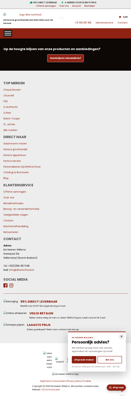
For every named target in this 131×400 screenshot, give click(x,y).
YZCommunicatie (50, 389)
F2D (5, 101)
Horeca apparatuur (14, 155)
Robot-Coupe (11, 118)
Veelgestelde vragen (15, 214)
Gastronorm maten (15, 143)
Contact (123, 22)
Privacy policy (74, 381)
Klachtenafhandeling (15, 226)
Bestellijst (89, 5)
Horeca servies (12, 161)
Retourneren (10, 232)
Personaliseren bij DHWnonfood (21, 166)
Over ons (64, 5)
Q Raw (7, 112)
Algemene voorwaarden (52, 381)
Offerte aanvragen (46, 5)
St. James (9, 124)
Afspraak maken (84, 359)
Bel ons (110, 359)
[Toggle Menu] (7, 33)
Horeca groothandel (15, 149)
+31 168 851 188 (83, 22)
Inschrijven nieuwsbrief (65, 58)
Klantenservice (104, 22)
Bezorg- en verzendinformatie (21, 209)
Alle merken (10, 130)
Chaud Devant (12, 89)
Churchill (8, 95)
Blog (5, 178)
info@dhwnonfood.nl (21, 270)
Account (76, 5)
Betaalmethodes (13, 203)
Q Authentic (10, 107)
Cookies (87, 381)
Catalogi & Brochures (16, 172)
